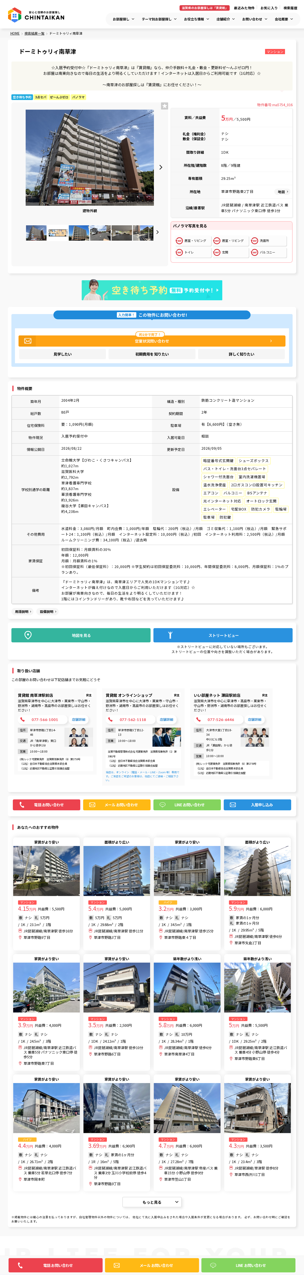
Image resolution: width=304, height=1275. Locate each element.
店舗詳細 (78, 719)
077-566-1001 (45, 719)
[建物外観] (90, 158)
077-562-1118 (133, 719)
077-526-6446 (221, 719)
